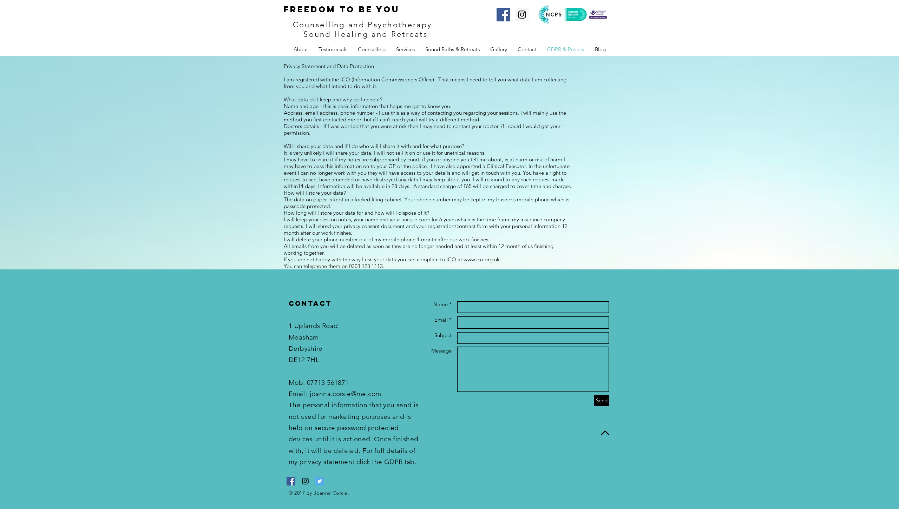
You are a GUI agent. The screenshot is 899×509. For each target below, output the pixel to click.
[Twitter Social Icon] (319, 481)
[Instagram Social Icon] (522, 14)
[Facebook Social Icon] (503, 14)
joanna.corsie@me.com (345, 394)
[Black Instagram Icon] (305, 481)
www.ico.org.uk (481, 259)
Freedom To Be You (342, 9)
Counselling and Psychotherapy (364, 24)
